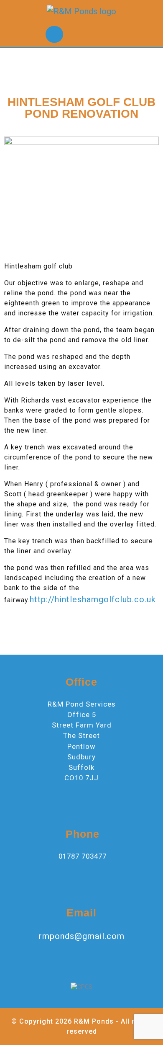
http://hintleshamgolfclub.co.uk (93, 599)
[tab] (54, 34)
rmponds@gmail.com (82, 936)
